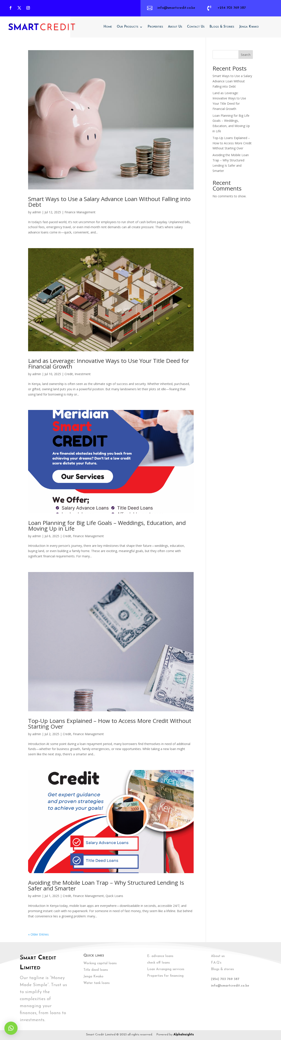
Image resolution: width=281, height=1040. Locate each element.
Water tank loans (96, 983)
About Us (175, 26)
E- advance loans (160, 956)
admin (36, 212)
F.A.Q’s (216, 962)
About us (218, 956)
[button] (11, 1028)
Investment (83, 374)
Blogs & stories (222, 969)
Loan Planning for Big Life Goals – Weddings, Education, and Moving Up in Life (107, 525)
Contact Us (196, 26)
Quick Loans (114, 896)
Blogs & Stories (221, 26)
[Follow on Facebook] (10, 7)
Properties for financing (165, 976)
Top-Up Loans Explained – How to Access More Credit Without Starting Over (109, 723)
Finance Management (80, 212)
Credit (69, 374)
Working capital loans (100, 963)
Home (107, 26)
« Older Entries (38, 934)
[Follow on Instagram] (28, 7)
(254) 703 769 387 (225, 979)
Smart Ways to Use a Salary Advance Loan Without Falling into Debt (109, 201)
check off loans (158, 962)
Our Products (127, 26)
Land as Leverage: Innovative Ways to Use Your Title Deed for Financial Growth (108, 363)
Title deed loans (95, 970)
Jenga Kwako (249, 26)
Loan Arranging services (165, 969)
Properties (155, 26)
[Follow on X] (19, 7)
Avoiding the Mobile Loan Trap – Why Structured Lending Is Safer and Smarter (106, 885)
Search (245, 55)
